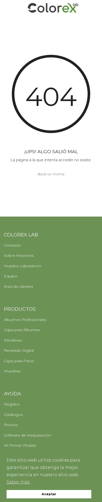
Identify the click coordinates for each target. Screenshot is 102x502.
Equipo (10, 276)
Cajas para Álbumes (22, 329)
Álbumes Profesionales (25, 319)
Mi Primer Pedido (20, 445)
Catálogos (13, 414)
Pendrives (13, 340)
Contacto (12, 245)
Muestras (12, 371)
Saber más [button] (18, 482)
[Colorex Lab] (53, 8)
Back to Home (51, 174)
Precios (11, 424)
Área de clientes (18, 286)
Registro (12, 404)
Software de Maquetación (27, 435)
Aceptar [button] (49, 494)
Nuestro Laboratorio (22, 266)
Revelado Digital (19, 350)
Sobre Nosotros (18, 255)
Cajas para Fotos (19, 360)
